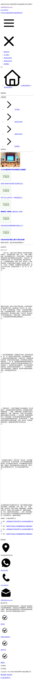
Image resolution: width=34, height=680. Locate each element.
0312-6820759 (4, 10)
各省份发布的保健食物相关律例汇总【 (12, 225)
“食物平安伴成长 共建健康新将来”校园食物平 (19, 526)
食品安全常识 (8, 87)
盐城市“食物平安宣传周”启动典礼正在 (12, 183)
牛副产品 (3, 649)
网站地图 (3, 674)
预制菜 (3, 662)
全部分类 (3, 97)
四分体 (3, 624)
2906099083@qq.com (6, 7)
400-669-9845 (4, 570)
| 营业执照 (9, 674)
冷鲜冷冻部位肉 (5, 637)
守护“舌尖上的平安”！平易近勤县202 (11, 197)
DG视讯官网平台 (26, 85)
